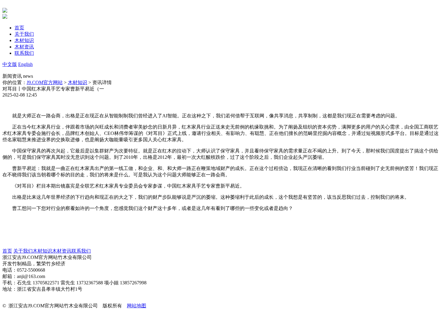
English (25, 64)
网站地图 (136, 305)
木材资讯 (61, 250)
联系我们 (81, 250)
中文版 (9, 64)
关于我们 (23, 250)
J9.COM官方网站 (45, 82)
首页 (7, 250)
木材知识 (77, 82)
